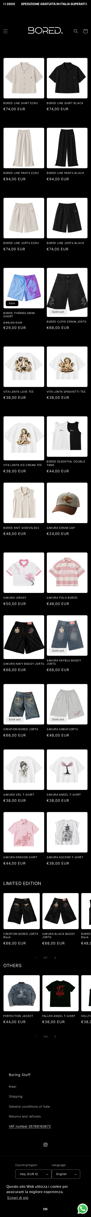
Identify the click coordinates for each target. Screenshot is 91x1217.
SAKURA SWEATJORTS (62, 729)
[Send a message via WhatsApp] (83, 1209)
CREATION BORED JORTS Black (20, 935)
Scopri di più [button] (17, 1198)
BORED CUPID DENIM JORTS (67, 321)
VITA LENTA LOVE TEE (18, 391)
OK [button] (45, 1209)
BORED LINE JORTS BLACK (65, 243)
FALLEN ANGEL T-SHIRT (59, 1016)
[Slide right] (55, 958)
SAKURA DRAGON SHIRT (20, 857)
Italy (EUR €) (29, 1174)
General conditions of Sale (29, 1106)
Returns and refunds (25, 1116)
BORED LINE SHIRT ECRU (20, 103)
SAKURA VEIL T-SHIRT (18, 794)
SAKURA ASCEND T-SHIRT (65, 857)
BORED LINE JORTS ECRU (21, 243)
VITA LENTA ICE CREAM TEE (22, 465)
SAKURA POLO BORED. (62, 597)
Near (12, 1086)
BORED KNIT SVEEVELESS (21, 527)
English (61, 1174)
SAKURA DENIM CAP (61, 527)
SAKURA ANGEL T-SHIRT (64, 794)
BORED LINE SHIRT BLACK (65, 103)
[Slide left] (36, 958)
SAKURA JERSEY (15, 597)
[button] (5, 31)
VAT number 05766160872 (30, 1126)
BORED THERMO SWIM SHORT (19, 314)
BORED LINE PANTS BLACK (65, 173)
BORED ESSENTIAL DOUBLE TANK (66, 463)
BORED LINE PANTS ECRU (21, 173)
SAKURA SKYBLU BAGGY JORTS (64, 662)
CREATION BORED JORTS (20, 729)
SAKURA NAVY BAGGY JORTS (23, 663)
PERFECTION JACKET (18, 1016)
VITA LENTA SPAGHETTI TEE (66, 391)
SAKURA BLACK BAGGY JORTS (58, 935)
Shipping (16, 1096)
